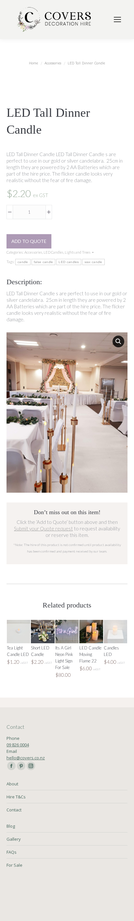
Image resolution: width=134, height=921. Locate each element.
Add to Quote (29, 241)
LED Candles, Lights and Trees (67, 252)
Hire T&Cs (16, 797)
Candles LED (111, 651)
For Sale (14, 865)
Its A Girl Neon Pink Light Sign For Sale (64, 657)
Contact (14, 810)
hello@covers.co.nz (26, 758)
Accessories (33, 252)
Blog (11, 826)
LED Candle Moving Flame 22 (90, 654)
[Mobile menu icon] (117, 19)
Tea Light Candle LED (18, 651)
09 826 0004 (18, 745)
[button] (118, 341)
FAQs (12, 852)
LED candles (69, 262)
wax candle (93, 262)
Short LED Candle (40, 651)
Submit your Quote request (43, 528)
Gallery (14, 839)
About (12, 784)
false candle (43, 262)
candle (23, 262)
